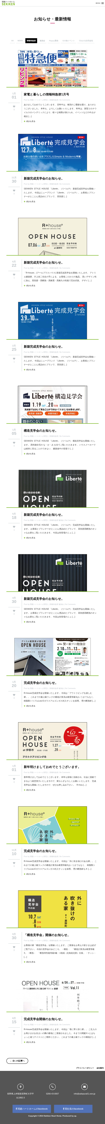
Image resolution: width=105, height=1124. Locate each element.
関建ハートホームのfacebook (32, 1109)
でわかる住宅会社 (86, 41)
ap (75, 1116)
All (12, 41)
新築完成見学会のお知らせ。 (44, 178)
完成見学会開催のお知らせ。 (44, 1019)
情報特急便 (31, 41)
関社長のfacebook (73, 1109)
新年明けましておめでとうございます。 (52, 767)
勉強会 (42, 41)
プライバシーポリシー (85, 1068)
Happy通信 (53, 41)
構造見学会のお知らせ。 (41, 430)
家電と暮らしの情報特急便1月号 (46, 94)
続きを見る (30, 121)
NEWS (20, 41)
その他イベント (68, 41)
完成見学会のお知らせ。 (41, 682)
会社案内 (100, 1068)
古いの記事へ (17, 1061)
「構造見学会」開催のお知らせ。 (47, 935)
